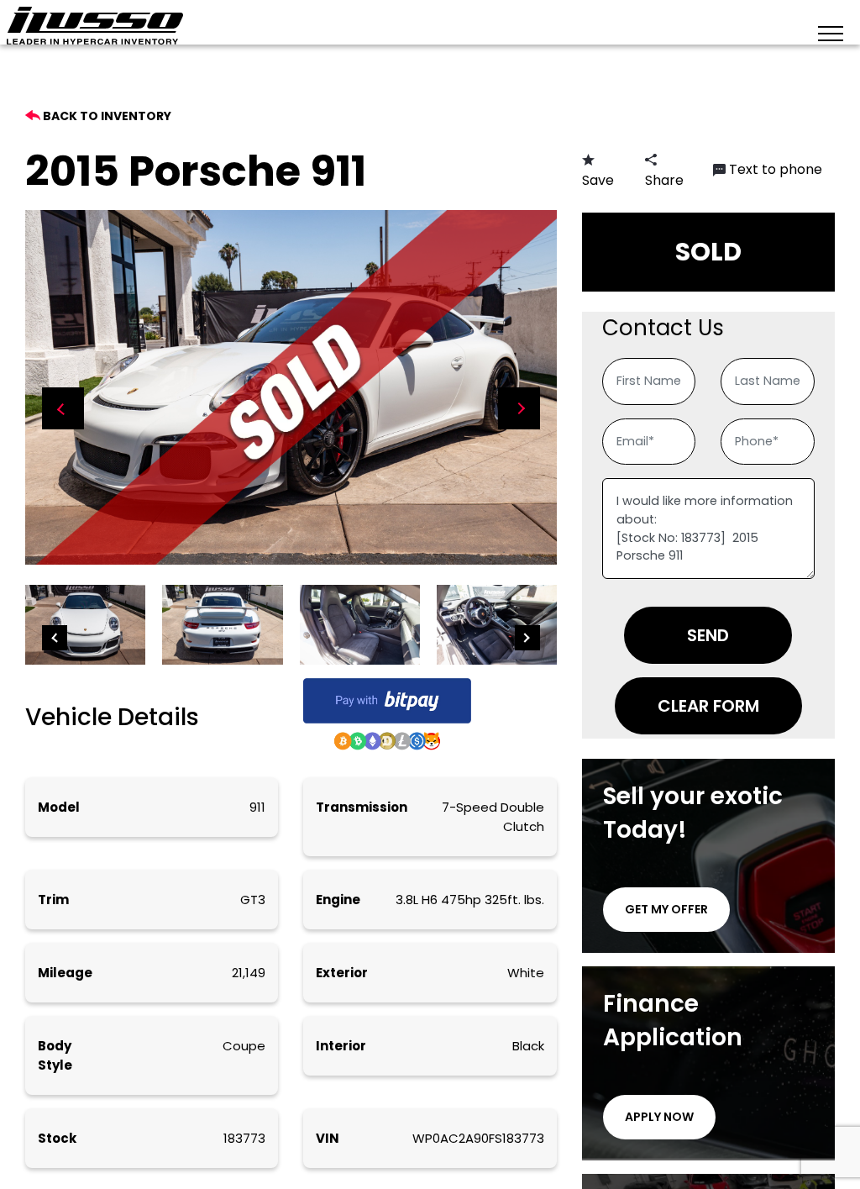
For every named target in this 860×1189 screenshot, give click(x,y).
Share (664, 180)
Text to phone (775, 169)
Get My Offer (666, 909)
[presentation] (63, 408)
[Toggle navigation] (830, 32)
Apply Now (659, 1116)
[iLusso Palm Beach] (95, 26)
